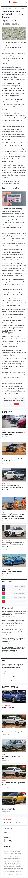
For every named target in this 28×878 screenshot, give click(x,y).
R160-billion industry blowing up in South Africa (14, 433)
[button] (26, 2)
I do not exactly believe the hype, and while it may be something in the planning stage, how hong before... (14, 613)
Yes (5, 672)
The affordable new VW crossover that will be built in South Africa (12, 487)
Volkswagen (6, 705)
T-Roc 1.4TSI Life (8, 707)
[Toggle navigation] (1, 2)
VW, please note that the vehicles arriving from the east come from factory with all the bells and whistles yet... (13, 648)
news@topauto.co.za (8, 832)
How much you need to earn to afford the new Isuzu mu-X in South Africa (13, 544)
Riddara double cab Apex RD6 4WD (12, 757)
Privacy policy (7, 837)
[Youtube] (10, 822)
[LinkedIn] (9, 21)
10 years (16, 303)
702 (15, 113)
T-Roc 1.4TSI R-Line (8, 809)
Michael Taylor (19, 8)
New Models (6, 484)
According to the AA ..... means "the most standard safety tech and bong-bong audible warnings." (13, 630)
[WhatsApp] (16, 822)
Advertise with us (8, 835)
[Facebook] (4, 822)
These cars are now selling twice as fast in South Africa (13, 460)
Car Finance (6, 541)
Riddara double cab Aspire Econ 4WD (13, 783)
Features (4, 8)
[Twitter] (6, 21)
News (3, 430)
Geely (4, 730)
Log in (11, 404)
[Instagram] (13, 822)
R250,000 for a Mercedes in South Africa (12, 572)
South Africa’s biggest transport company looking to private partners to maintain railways (13, 516)
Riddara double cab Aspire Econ (13, 731)
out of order (18, 45)
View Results (14, 680)
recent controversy (11, 151)
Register (16, 404)
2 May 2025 (11, 8)
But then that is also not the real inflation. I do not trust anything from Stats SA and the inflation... (13, 639)
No (4, 673)
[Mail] (16, 21)
